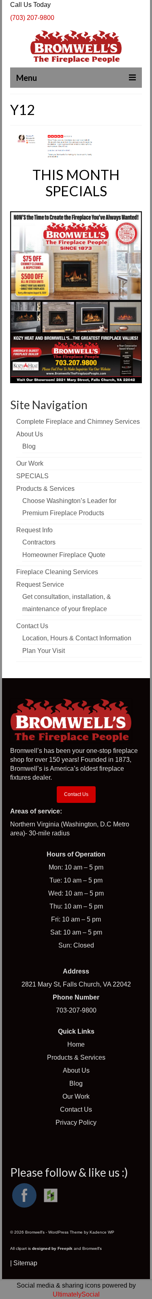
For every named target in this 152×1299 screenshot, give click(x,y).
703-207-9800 (76, 1010)
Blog (76, 1083)
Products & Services (76, 1057)
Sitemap (25, 1263)
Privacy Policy (76, 1122)
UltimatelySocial (76, 1294)
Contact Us (76, 794)
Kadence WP (102, 1232)
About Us (76, 1070)
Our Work (76, 1096)
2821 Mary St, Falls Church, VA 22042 (76, 984)
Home (76, 1044)
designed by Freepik (52, 1248)
